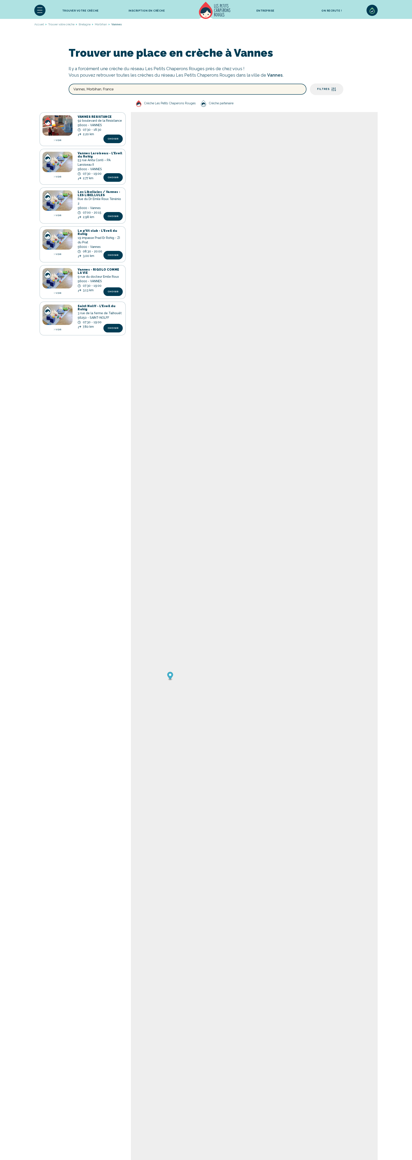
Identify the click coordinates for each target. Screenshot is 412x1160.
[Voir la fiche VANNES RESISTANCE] (57, 125)
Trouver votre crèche (80, 10)
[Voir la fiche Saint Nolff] (57, 315)
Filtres (323, 89)
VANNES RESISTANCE (95, 116)
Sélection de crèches (372, 10)
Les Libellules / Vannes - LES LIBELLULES (99, 193)
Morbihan (101, 24)
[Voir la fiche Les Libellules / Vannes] (57, 200)
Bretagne (85, 24)
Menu (39, 10)
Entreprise (265, 10)
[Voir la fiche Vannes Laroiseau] (57, 162)
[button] (39, 10)
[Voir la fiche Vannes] (57, 278)
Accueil (214, 10)
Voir (58, 140)
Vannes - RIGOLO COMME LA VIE (98, 271)
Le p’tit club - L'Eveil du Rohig (97, 232)
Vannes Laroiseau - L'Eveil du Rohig (100, 155)
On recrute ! (331, 10)
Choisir (113, 139)
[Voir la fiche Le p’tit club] (57, 239)
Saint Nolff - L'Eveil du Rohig (96, 307)
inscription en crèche (147, 10)
